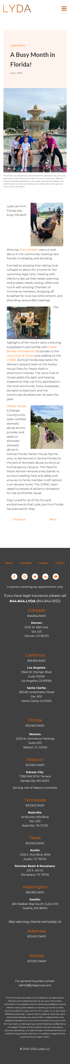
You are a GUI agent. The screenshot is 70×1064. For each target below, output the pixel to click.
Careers (43, 562)
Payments (26, 562)
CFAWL (11, 360)
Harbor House (16, 406)
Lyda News (17, 45)
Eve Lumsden (29, 249)
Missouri (35, 759)
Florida (35, 720)
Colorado (37, 610)
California (35, 655)
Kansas (37, 955)
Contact (60, 562)
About (9, 562)
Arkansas (37, 930)
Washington (35, 886)
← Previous (17, 519)
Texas (35, 837)
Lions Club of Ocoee (20, 355)
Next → (55, 519)
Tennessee (35, 800)
